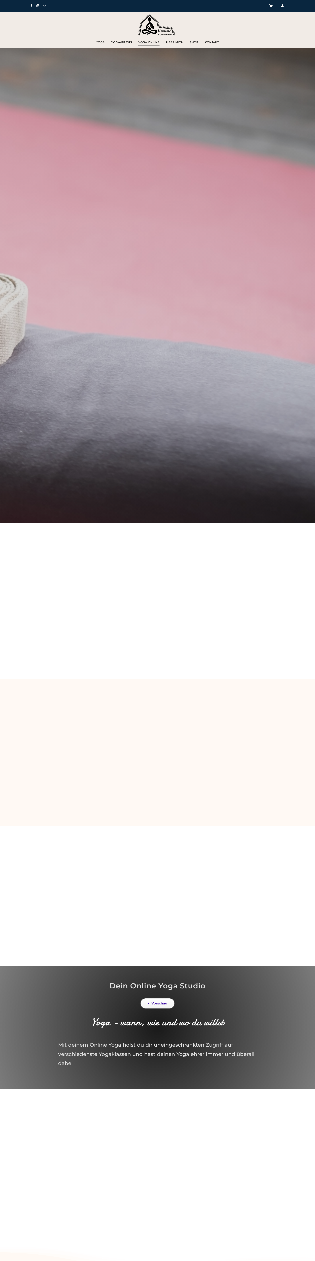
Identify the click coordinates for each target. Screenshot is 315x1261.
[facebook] (31, 5)
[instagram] (37, 5)
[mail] (44, 5)
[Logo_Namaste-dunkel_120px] (157, 15)
